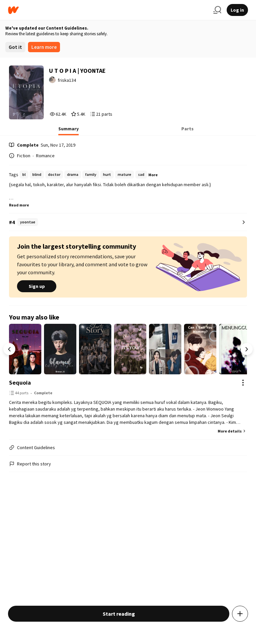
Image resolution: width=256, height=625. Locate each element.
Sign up (37, 286)
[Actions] (243, 382)
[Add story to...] (240, 614)
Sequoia (20, 382)
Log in (237, 10)
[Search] (217, 10)
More (153, 174)
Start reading (119, 613)
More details (230, 431)
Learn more (44, 47)
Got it (15, 47)
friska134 (67, 80)
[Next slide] (247, 349)
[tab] (68, 130)
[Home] (108, 10)
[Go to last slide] (9, 349)
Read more (19, 204)
